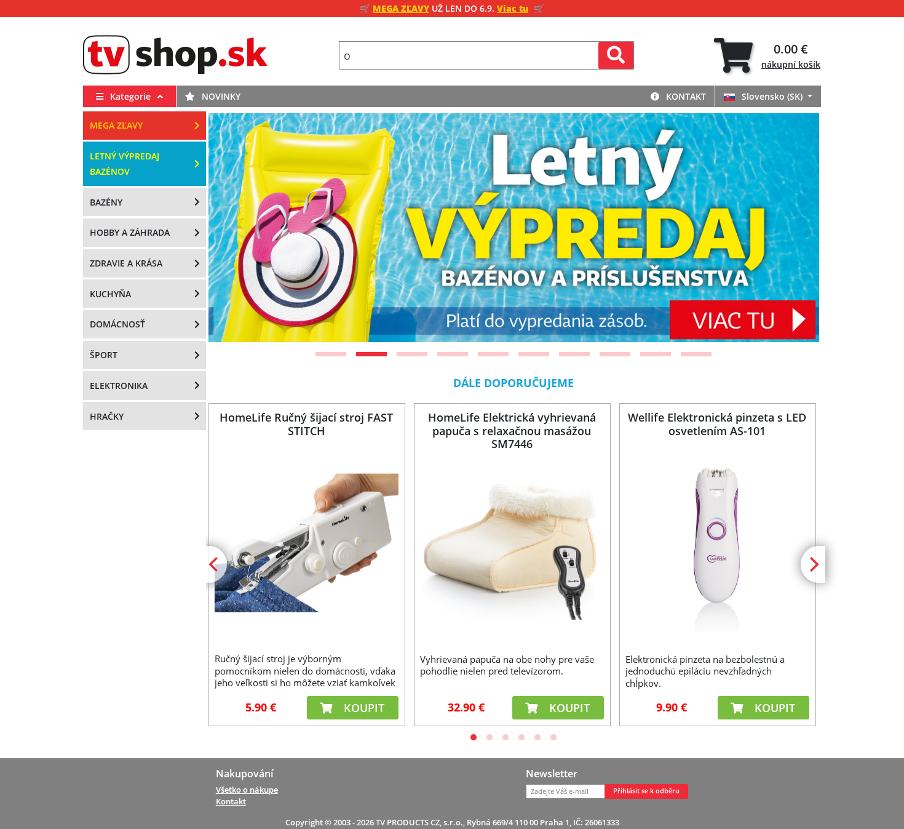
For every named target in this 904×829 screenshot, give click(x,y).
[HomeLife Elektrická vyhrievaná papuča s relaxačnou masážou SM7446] (511, 543)
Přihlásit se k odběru (646, 791)
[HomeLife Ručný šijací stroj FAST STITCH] (306, 542)
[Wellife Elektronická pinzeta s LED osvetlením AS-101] (717, 543)
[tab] (767, 55)
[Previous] (233, 227)
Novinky (219, 96)
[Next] (794, 227)
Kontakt (685, 96)
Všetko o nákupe (247, 789)
